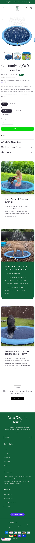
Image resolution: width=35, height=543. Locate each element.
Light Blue (13, 104)
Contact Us (7, 461)
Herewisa (20, 538)
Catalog (6, 453)
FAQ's (5, 465)
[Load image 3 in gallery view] (26, 56)
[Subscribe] (29, 437)
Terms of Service (8, 507)
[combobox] (6, 539)
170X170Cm (6, 115)
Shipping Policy (8, 498)
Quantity (3, 119)
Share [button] (5, 135)
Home (5, 449)
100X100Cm (6, 111)
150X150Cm (18, 111)
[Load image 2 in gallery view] (17, 56)
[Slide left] (2, 57)
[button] (4, 8)
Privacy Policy (8, 494)
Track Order (7, 457)
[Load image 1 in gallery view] (8, 56)
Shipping (3, 77)
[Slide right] (33, 57)
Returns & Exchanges (10, 502)
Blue (4, 104)
